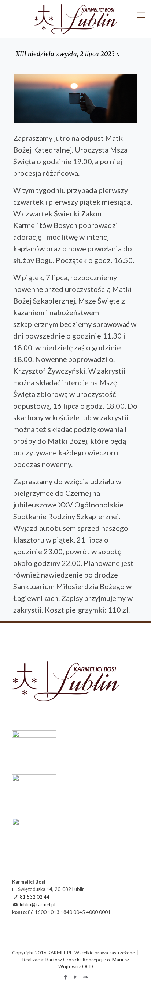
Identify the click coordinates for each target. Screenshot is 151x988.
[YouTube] (76, 976)
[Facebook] (66, 976)
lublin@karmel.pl (37, 904)
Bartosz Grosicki (63, 959)
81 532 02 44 (34, 897)
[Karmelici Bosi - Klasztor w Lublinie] (75, 19)
